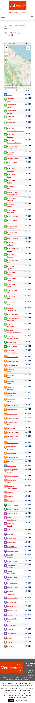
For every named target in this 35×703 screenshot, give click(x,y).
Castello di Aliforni (12, 588)
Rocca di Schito (11, 625)
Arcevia (9, 95)
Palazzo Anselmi (12, 414)
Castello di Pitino (12, 611)
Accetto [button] (11, 700)
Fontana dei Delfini (12, 418)
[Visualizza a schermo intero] (6, 54)
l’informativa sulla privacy (12, 693)
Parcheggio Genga (12, 476)
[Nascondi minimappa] (29, 83)
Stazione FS (10, 646)
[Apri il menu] (32, 16)
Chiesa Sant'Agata (12, 314)
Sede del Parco (11, 466)
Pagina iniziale (8, 26)
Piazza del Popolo (12, 457)
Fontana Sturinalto (12, 361)
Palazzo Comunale (12, 405)
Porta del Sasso (12, 547)
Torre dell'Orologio (12, 634)
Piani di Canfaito (12, 347)
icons (17, 85)
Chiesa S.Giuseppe (12, 238)
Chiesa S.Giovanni (12, 216)
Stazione (9, 638)
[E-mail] (2, 17)
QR (19, 85)
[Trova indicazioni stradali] (25, 94)
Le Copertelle (11, 428)
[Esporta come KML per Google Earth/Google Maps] (23, 44)
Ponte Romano (11, 538)
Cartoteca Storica (12, 530)
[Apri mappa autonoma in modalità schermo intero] (25, 44)
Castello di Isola (12, 606)
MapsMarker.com (8, 85)
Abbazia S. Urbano (12, 158)
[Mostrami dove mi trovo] (6, 58)
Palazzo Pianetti (12, 409)
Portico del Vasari (12, 365)
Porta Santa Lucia (12, 551)
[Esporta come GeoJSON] (29, 44)
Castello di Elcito (12, 602)
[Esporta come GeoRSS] (30, 44)
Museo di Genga (12, 513)
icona (27, 90)
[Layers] (28, 48)
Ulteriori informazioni (21, 700)
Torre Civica (10, 629)
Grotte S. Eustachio (12, 509)
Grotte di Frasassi (12, 505)
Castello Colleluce (12, 598)
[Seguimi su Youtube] (4, 17)
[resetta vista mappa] (6, 62)
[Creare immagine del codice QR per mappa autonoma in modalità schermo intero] (27, 44)
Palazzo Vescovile (12, 357)
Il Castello (10, 534)
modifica (14, 87)
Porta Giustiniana (12, 561)
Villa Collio (10, 461)
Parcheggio (10, 492)
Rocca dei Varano (12, 583)
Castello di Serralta (12, 615)
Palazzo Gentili (11, 453)
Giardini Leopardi (12, 342)
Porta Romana (11, 542)
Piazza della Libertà (13, 433)
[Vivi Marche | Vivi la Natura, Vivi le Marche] (17, 5)
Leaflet (13, 85)
